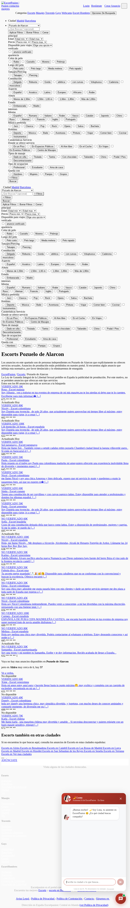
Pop (42, 126)
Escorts (31, 12)
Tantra (52, 157)
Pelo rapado (75, 68)
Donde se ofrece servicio (21, 142)
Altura (11, 95)
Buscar (12, 181)
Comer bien (106, 133)
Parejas (48, 174)
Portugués (71, 119)
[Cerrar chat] (120, 798)
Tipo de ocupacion (18, 163)
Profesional (19, 167)
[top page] (2, 758)
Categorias (21, 12)
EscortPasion (8, 374)
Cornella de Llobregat (13, 881)
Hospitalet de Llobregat (13, 786)
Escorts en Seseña (94, 751)
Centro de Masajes (47, 150)
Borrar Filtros (32, 32)
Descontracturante (22, 160)
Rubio (16, 62)
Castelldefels (8, 878)
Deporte (17, 133)
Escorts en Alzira (10, 748)
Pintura (76, 133)
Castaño (31, 62)
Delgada (17, 82)
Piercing (33, 75)
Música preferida (17, 122)
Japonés (105, 115)
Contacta (89, 898)
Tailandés (88, 157)
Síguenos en (103, 898)
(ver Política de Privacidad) (93, 905)
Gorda (47, 82)
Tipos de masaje (16, 153)
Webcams (67, 12)
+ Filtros (13, 177)
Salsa (80, 126)
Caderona (113, 82)
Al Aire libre (66, 146)
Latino (47, 92)
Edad (11, 38)
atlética (61, 82)
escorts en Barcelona (60, 890)
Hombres (18, 174)
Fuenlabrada (8, 803)
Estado (11, 102)
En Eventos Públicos (19, 150)
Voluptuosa (96, 82)
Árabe (92, 92)
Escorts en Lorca (112, 748)
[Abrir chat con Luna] (120, 898)
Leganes (5, 809)
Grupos (63, 174)
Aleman (25, 119)
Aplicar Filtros (16, 32)
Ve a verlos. (7, 673)
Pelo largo (36, 68)
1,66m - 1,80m (67, 99)
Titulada (37, 157)
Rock (54, 126)
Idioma (12, 112)
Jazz (16, 126)
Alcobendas (7, 849)
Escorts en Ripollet (31, 751)
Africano (77, 92)
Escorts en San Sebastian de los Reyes (63, 751)
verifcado (13, 48)
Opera (67, 126)
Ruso (12, 119)
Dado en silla (20, 157)
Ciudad (12, 20)
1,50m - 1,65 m (44, 99)
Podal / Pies (120, 157)
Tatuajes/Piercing (17, 71)
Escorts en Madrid (11, 751)
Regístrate (96, 5)
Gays (58, 12)
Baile (45, 133)
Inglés (55, 119)
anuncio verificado (22, 52)
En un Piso (19, 146)
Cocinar (122, 133)
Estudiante (37, 167)
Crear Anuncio (112, 5)
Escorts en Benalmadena (33, 748)
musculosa (14, 85)
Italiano (48, 115)
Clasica (29, 126)
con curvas (77, 82)
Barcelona (30, 20)
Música (32, 133)
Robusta (33, 82)
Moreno (45, 62)
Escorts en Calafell (57, 748)
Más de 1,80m (88, 99)
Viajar (90, 133)
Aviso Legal (23, 898)
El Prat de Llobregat (12, 832)
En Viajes (104, 146)
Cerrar (45, 32)
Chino (119, 115)
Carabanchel (8, 855)
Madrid (20, 20)
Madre (36, 106)
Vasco (75, 115)
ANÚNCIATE (9, 760)
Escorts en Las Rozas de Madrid (85, 748)
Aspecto (12, 88)
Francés (41, 119)
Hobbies (12, 129)
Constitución (15, 78)
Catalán (89, 115)
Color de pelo (15, 58)
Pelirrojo (61, 62)
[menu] (124, 6)
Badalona (6, 780)
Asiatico (33, 92)
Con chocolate (69, 157)
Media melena (55, 68)
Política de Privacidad (43, 898)
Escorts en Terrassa (114, 751)
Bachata (95, 126)
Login (86, 5)
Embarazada (20, 106)
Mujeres (34, 174)
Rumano (33, 115)
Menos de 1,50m (22, 99)
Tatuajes (18, 75)
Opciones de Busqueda (103, 13)
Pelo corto (19, 68)
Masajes (40, 12)
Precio (12, 42)
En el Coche (86, 146)
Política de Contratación (70, 898)
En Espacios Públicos (42, 146)
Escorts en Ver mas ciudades (16, 754)
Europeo (62, 92)
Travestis (50, 12)
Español (17, 92)
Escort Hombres (81, 12)
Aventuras (61, 133)
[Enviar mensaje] (120, 882)
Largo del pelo (16, 65)
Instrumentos (20, 136)
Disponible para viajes (20, 45)
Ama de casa (56, 167)
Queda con (14, 170)
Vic (3, 793)
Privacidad (110, 889)
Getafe (4, 806)
